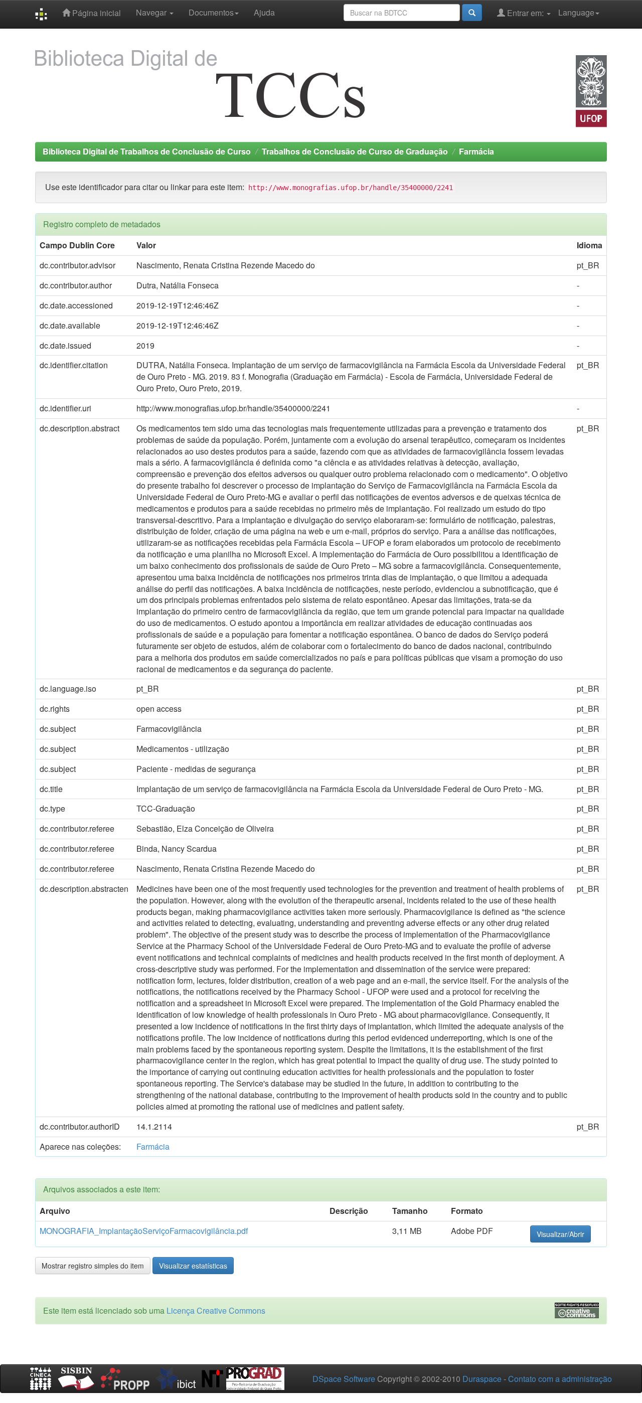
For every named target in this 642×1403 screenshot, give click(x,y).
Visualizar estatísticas (193, 1266)
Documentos (211, 12)
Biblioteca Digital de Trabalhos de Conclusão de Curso (147, 151)
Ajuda (264, 12)
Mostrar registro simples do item (93, 1266)
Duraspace (482, 1378)
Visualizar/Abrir (560, 1234)
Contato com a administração (560, 1378)
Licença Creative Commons (216, 1310)
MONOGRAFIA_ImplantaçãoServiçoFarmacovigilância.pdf (144, 1230)
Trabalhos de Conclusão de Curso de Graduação (355, 151)
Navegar (152, 12)
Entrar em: (525, 13)
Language (576, 12)
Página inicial (95, 13)
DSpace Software (343, 1378)
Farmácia (476, 151)
